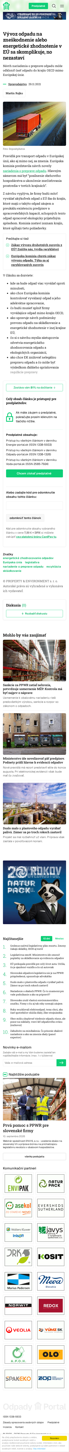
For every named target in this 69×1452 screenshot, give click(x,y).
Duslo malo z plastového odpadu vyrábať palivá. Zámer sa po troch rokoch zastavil (37, 984)
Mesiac (59, 938)
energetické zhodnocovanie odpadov (28, 558)
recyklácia (53, 566)
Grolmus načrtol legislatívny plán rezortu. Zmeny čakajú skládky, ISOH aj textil (38, 947)
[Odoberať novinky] (61, 1062)
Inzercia (7, 1427)
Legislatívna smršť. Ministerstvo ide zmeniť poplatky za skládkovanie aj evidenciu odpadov (37, 956)
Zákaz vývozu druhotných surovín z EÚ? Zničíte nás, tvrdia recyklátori (36, 247)
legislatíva (32, 562)
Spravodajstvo (17, 84)
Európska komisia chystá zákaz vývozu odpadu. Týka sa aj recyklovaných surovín (33, 260)
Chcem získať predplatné (34, 473)
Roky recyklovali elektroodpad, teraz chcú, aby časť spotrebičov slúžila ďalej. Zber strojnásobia (36, 1011)
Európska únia (12, 562)
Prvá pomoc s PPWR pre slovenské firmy (26, 1127)
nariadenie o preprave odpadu (23, 566)
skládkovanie (12, 571)
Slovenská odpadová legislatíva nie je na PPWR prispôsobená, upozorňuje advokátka (37, 974)
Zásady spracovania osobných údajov (23, 1422)
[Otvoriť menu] (62, 6)
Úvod (7, 6)
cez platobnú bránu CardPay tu (36, 536)
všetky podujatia (34, 1156)
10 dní (46, 938)
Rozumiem (54, 1438)
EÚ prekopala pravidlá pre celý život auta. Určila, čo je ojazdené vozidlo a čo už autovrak (37, 965)
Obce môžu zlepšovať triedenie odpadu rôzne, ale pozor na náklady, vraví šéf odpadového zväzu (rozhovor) (38, 1022)
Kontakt (19, 1427)
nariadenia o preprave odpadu (24, 171)
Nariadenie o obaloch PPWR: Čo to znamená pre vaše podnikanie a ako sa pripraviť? (37, 993)
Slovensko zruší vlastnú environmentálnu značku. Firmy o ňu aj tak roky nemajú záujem (36, 1002)
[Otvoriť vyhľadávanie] (54, 6)
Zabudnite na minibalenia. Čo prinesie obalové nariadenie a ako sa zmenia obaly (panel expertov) (36, 1034)
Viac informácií (39, 1448)
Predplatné (38, 6)
